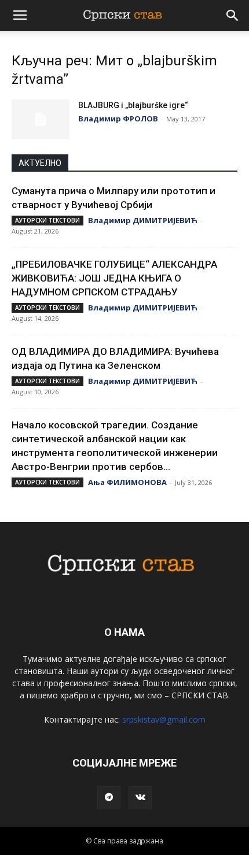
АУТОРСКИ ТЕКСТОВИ (47, 220)
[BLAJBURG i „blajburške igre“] (40, 119)
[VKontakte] (140, 797)
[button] (233, 15)
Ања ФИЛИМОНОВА (127, 482)
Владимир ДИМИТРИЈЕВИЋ (142, 220)
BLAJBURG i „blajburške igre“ (133, 105)
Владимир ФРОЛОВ (118, 118)
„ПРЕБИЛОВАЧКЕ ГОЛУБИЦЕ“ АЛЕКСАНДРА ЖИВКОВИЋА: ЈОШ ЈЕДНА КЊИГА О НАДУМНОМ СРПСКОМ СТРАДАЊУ (114, 278)
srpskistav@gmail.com (164, 719)
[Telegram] (108, 797)
